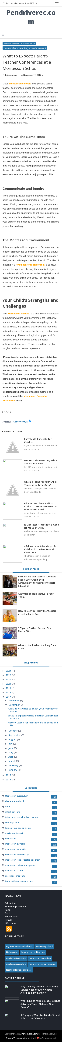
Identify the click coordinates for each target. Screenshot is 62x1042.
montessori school (14, 870)
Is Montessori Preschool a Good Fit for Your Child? (41, 526)
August (12, 739)
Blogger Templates (15, 1038)
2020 (8, 683)
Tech (7, 913)
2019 (8, 688)
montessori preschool (16, 964)
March (12, 760)
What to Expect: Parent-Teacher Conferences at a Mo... (33, 717)
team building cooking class (19, 881)
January (13, 769)
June (11, 748)
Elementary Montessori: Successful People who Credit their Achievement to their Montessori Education (37, 581)
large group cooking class (18, 827)
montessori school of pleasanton (15, 48)
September (14, 735)
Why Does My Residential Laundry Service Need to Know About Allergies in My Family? (39, 989)
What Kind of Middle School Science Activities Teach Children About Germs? (40, 1004)
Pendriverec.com (31, 17)
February (13, 765)
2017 (8, 696)
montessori (10, 838)
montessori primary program (19, 865)
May (11, 752)
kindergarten (12, 822)
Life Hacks (10, 923)
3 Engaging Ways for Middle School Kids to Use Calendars (40, 1017)
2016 (8, 775)
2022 (8, 675)
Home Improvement (16, 906)
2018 (8, 692)
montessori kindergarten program (22, 859)
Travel (8, 919)
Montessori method (28, 44)
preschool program (15, 875)
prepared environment (37, 48)
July (10, 743)
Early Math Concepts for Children (38, 440)
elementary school (14, 801)
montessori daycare (15, 843)
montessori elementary (17, 854)
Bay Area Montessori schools (19, 946)
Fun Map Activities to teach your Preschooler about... (33, 710)
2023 (8, 670)
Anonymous (20, 421)
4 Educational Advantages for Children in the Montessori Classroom (40, 549)
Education (10, 903)
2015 (8, 779)
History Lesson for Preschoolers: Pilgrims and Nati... (33, 724)
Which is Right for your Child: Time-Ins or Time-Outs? (40, 483)
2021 (8, 679)
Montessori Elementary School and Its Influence (41, 462)
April (11, 756)
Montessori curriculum (16, 795)
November (14, 704)
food (7, 806)
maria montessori (14, 833)
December (14, 700)
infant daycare (12, 811)
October (13, 730)
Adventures (11, 916)
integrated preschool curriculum (21, 817)
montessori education (16, 849)
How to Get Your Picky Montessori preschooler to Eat (37, 612)
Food (7, 909)
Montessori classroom (11, 44)
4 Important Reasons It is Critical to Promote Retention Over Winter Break (40, 506)
